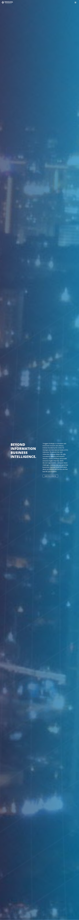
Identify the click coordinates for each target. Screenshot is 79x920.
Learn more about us (50, 476)
